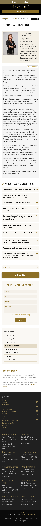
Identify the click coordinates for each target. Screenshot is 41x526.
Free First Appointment (10, 411)
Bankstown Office (30, 481)
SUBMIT (20, 320)
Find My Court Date (8, 423)
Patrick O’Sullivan (13, 349)
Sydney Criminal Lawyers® (27, 514)
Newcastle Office (10, 467)
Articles (4, 418)
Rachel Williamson (15, 25)
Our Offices (6, 414)
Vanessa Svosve (11, 360)
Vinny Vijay (10, 339)
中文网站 (5, 428)
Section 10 (5, 425)
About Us (5, 402)
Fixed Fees (5, 405)
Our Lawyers (9, 332)
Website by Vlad (20, 522)
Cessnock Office (29, 497)
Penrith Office (29, 467)
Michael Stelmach (12, 353)
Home (3, 19)
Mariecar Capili (11, 342)
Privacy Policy (20, 512)
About (8, 19)
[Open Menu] (2, 7)
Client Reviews (7, 409)
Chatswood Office (30, 452)
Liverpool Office (10, 452)
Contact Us (5, 416)
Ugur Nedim (10, 335)
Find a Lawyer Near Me (10, 421)
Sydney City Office (10, 435)
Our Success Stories (9, 407)
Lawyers (14, 19)
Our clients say (10, 371)
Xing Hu (8, 356)
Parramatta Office (31, 435)
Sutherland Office (11, 497)
